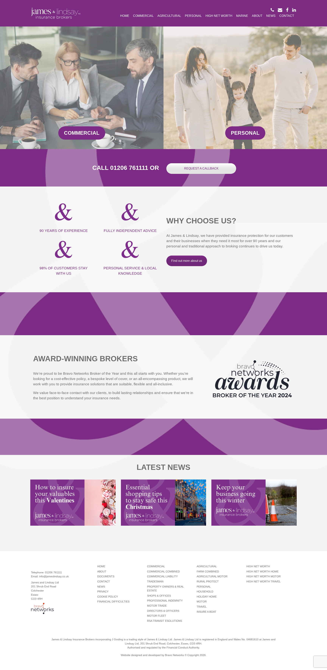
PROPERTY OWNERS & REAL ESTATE (165, 588)
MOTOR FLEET (156, 615)
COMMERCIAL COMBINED (163, 571)
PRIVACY (102, 591)
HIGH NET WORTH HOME (262, 571)
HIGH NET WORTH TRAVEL (263, 581)
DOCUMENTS (105, 576)
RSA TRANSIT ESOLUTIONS (164, 620)
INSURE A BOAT (206, 611)
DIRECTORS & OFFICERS (163, 610)
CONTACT (286, 15)
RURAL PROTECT (208, 581)
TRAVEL (202, 606)
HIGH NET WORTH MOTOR (263, 576)
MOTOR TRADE (157, 605)
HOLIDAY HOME (207, 596)
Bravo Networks (174, 655)
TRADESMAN (155, 581)
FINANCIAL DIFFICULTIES (113, 601)
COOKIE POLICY (107, 596)
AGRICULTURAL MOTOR (212, 576)
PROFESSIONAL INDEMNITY (165, 600)
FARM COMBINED (208, 571)
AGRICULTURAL (169, 15)
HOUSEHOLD (205, 591)
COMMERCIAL (143, 15)
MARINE (242, 15)
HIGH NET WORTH (219, 15)
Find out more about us (186, 260)
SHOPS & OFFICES (159, 595)
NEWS (271, 15)
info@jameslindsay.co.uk (54, 576)
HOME (124, 15)
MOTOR (202, 601)
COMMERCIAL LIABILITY (162, 576)
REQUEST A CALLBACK (201, 168)
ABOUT (257, 15)
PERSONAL (193, 15)
